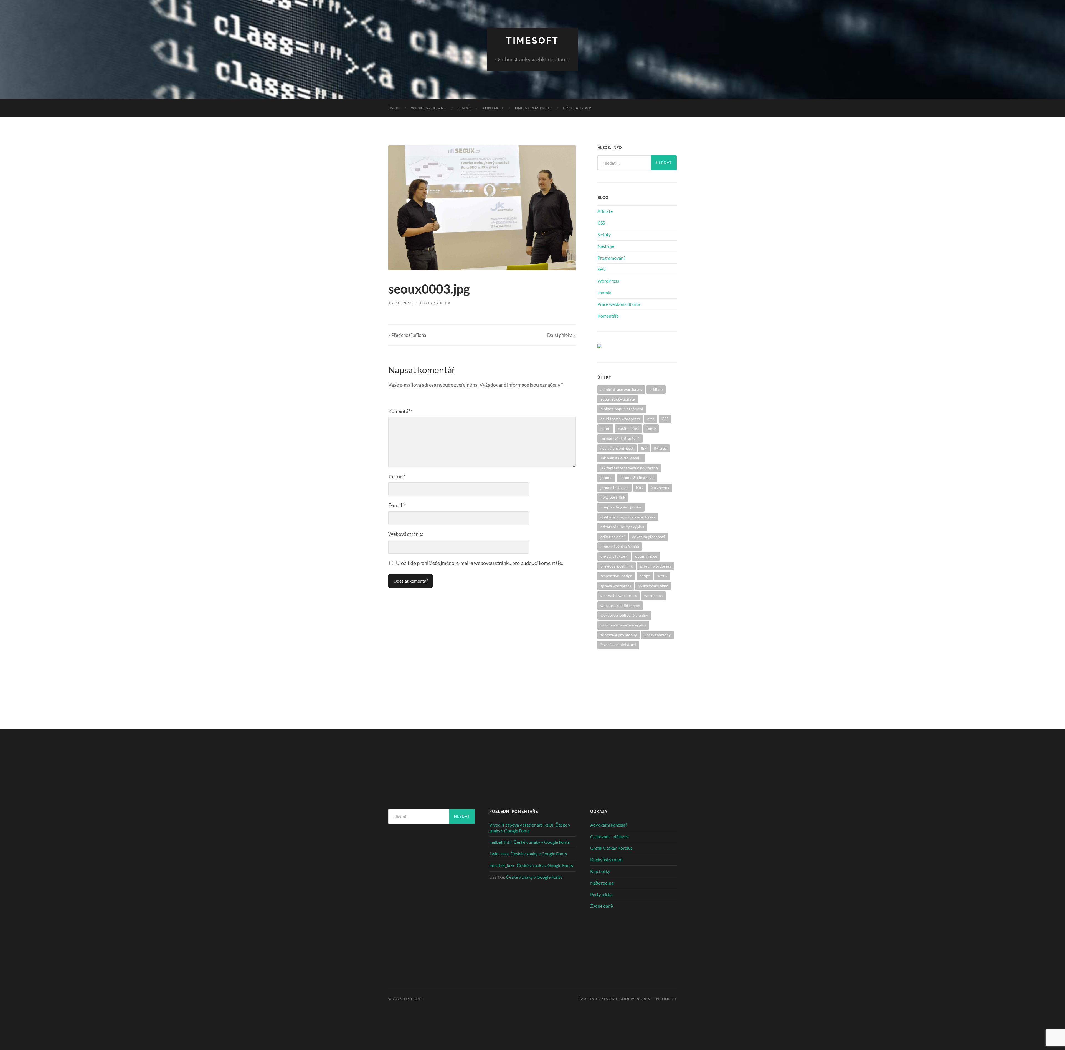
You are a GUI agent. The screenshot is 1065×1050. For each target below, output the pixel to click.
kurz (639, 487)
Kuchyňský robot (606, 859)
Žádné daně (601, 905)
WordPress (608, 280)
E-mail (396, 505)
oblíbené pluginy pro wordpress (627, 517)
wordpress (653, 595)
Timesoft (532, 40)
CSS (601, 222)
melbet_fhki (500, 842)
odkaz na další (612, 536)
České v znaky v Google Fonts (541, 842)
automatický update (617, 399)
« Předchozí (407, 335)
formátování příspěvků (620, 438)
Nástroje (605, 246)
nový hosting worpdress (620, 507)
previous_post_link (616, 566)
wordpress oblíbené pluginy (624, 615)
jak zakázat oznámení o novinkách (629, 467)
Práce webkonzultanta (618, 304)
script (645, 575)
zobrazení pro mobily (618, 635)
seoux (662, 575)
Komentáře (608, 315)
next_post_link (612, 497)
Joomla (604, 292)
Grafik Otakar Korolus (611, 847)
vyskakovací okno (653, 585)
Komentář (400, 411)
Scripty (604, 234)
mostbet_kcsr (502, 865)
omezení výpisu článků (619, 546)
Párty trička (601, 894)
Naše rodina (601, 882)
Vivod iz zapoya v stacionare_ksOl (521, 824)
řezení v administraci (618, 644)
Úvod (394, 108)
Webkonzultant (429, 108)
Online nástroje (533, 108)
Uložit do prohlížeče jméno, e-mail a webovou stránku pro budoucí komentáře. (479, 563)
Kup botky (600, 871)
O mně (464, 108)
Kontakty (493, 108)
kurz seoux (660, 487)
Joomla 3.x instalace (637, 477)
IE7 (643, 448)
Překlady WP (577, 108)
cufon (605, 428)
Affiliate (605, 211)
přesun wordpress (655, 566)
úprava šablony (657, 635)
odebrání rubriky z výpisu (622, 526)
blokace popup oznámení (621, 408)
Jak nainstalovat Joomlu (620, 457)
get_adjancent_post (616, 448)
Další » (561, 335)
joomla (606, 477)
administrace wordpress (621, 389)
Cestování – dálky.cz (609, 836)
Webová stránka (406, 534)
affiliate (656, 389)
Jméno (396, 476)
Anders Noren (635, 999)
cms (650, 418)
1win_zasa (499, 853)
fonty (651, 428)
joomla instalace (614, 487)
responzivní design (616, 575)
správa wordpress (615, 585)
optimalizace (646, 556)
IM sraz (660, 448)
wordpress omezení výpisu (623, 625)
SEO (601, 269)
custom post (628, 428)
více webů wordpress (618, 595)
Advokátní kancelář (608, 824)
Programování (611, 257)
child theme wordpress (620, 418)
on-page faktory (614, 556)
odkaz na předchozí (648, 536)
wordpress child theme (620, 605)
